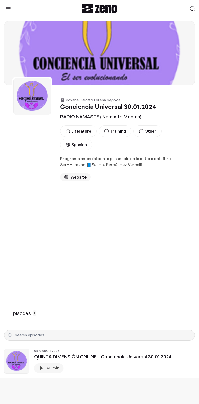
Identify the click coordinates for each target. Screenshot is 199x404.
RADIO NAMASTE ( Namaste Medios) (100, 116)
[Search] (192, 8)
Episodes (22, 313)
